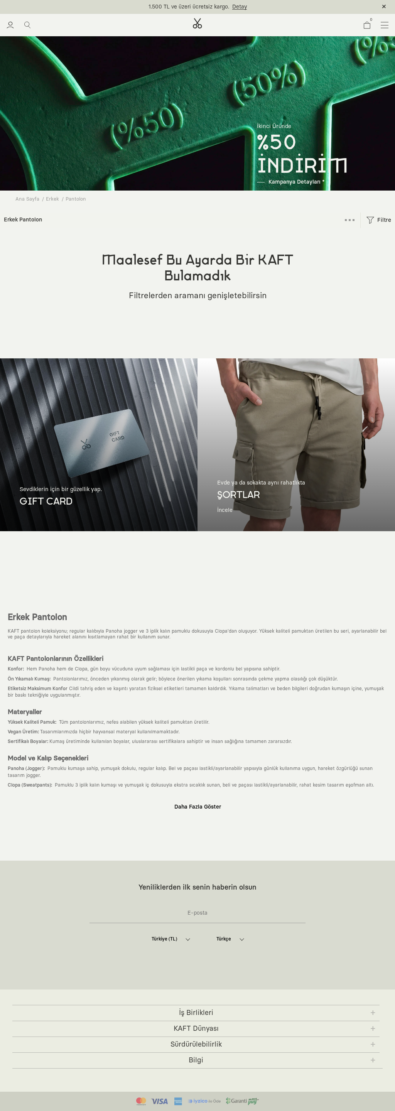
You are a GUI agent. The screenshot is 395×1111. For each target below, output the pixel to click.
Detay (239, 7)
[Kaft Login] (10, 25)
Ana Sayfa (27, 199)
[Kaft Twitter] (223, 983)
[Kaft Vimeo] (187, 983)
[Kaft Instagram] (170, 983)
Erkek (52, 199)
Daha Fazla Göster (197, 807)
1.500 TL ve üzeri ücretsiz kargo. (189, 7)
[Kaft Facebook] (152, 983)
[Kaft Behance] (241, 983)
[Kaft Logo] (197, 23)
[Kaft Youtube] (205, 983)
